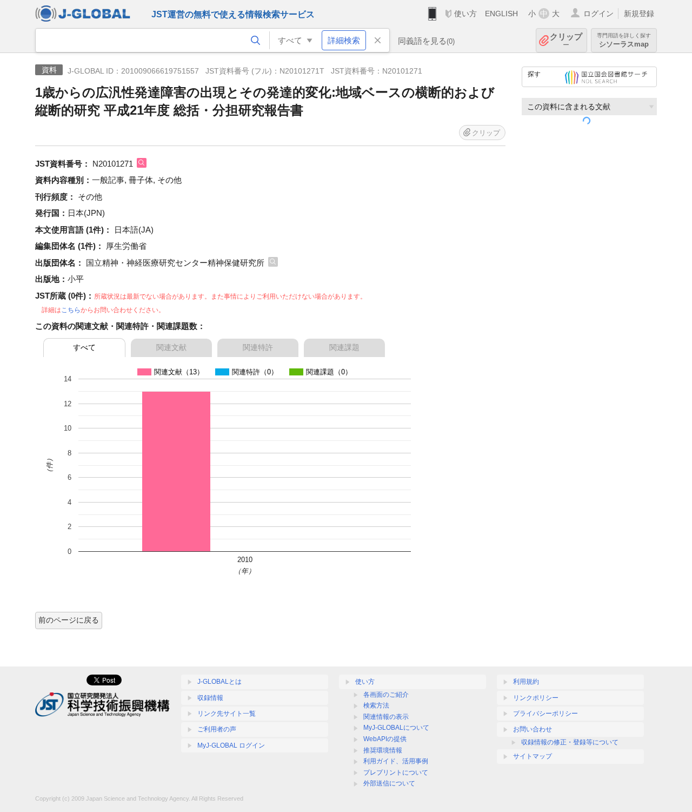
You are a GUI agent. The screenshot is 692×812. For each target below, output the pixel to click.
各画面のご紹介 (386, 694)
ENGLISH (501, 13)
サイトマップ (532, 756)
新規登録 (639, 13)
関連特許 (258, 347)
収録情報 (210, 698)
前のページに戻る (68, 620)
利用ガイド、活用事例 (395, 761)
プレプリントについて (395, 772)
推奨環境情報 (382, 750)
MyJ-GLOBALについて (396, 727)
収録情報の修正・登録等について (569, 742)
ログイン (598, 13)
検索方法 (376, 705)
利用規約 (526, 681)
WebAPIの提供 (385, 739)
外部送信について (389, 783)
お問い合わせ (532, 729)
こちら (71, 310)
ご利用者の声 (216, 729)
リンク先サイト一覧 (226, 713)
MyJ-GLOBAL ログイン (231, 745)
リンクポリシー (535, 698)
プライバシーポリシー (545, 713)
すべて (84, 347)
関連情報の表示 (386, 717)
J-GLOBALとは (219, 681)
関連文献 (171, 347)
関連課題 (344, 347)
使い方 (465, 13)
